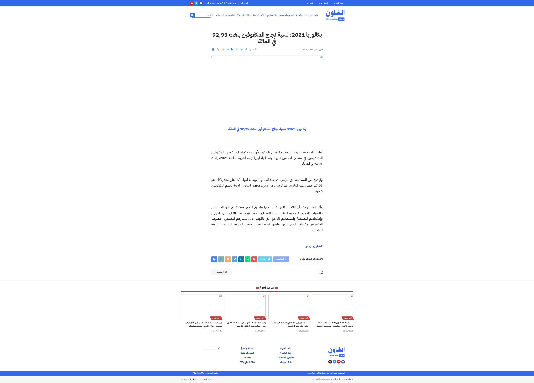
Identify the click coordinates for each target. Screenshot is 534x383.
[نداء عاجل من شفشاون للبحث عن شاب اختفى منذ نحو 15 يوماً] (288, 306)
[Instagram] (330, 362)
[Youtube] (339, 362)
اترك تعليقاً (220, 272)
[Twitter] (334, 362)
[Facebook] (343, 362)
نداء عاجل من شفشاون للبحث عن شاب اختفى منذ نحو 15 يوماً (290, 324)
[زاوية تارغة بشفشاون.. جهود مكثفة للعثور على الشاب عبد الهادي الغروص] (245, 306)
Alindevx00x (198, 373)
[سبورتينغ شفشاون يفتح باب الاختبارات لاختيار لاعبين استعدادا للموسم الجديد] (332, 306)
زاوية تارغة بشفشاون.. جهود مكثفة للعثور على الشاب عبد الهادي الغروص (246, 324)
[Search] (192, 15)
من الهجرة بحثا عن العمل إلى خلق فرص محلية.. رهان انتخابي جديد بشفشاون (203, 324)
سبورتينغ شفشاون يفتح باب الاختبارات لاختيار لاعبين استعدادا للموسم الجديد (335, 324)
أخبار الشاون (348, 318)
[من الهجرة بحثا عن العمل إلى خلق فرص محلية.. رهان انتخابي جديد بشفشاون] (201, 306)
